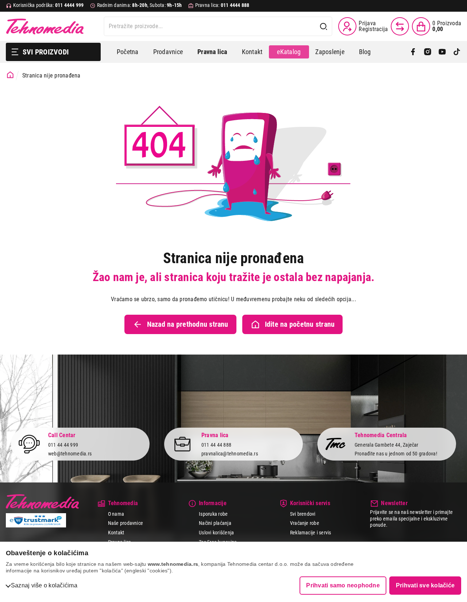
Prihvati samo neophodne (343, 585)
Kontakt (252, 52)
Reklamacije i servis (310, 532)
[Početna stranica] (10, 75)
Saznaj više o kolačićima (44, 585)
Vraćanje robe (304, 523)
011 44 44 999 (63, 445)
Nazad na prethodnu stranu (187, 324)
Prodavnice (168, 52)
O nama (116, 514)
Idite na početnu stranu (300, 324)
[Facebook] (413, 52)
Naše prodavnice (125, 523)
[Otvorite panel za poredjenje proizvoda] (400, 26)
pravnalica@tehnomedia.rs (229, 454)
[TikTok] (456, 52)
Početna (128, 52)
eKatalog (289, 52)
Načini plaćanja (215, 523)
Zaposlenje (329, 52)
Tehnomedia (45, 26)
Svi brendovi (303, 514)
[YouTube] (442, 52)
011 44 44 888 (216, 445)
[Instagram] (427, 52)
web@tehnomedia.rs (70, 454)
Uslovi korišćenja (216, 532)
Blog (365, 52)
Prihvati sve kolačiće (425, 585)
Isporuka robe (213, 514)
